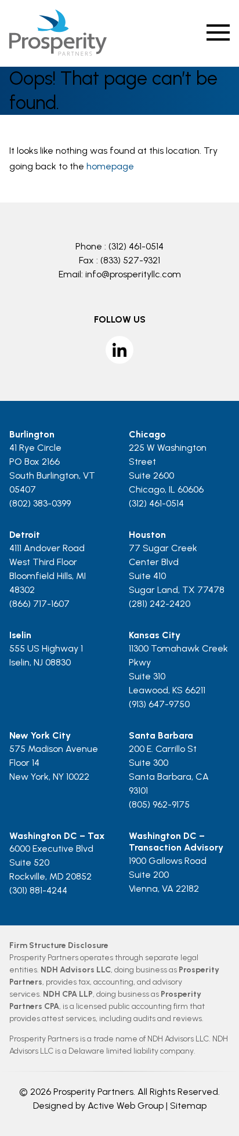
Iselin (20, 635)
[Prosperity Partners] (57, 52)
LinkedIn (119, 350)
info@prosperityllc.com (133, 274)
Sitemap (188, 1105)
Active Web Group (126, 1105)
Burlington (32, 434)
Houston (147, 534)
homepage (110, 166)
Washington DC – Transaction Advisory (176, 841)
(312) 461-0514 (136, 246)
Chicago (147, 434)
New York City (40, 735)
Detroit (24, 534)
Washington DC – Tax (57, 835)
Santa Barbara (161, 735)
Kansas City (154, 635)
